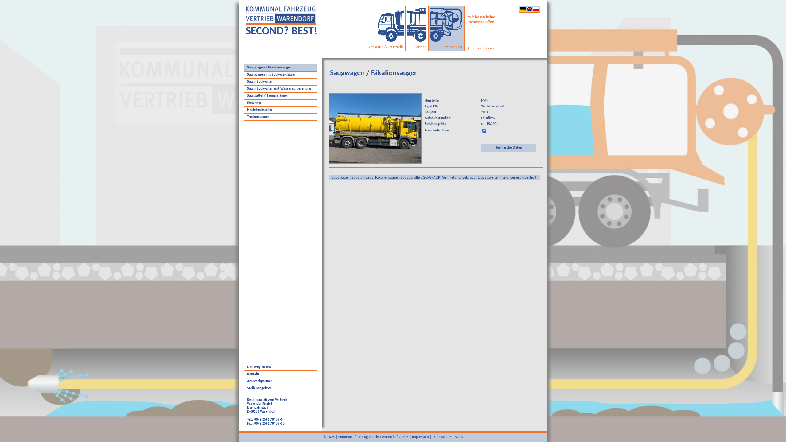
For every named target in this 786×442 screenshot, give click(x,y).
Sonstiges (254, 103)
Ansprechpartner (259, 381)
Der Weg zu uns (259, 367)
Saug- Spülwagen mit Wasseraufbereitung (279, 89)
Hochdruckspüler (259, 110)
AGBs (459, 437)
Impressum (420, 437)
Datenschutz (442, 437)
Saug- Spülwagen (260, 81)
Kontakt (253, 374)
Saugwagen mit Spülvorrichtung (271, 74)
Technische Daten (509, 147)
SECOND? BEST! (281, 31)
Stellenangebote (259, 388)
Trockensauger (258, 117)
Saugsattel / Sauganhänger (267, 96)
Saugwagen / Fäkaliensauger (269, 67)
